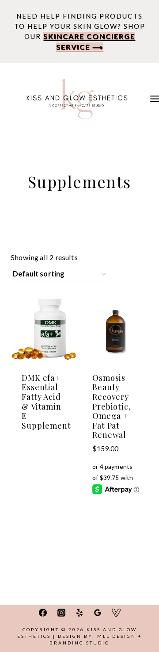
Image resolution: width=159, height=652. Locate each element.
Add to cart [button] (114, 489)
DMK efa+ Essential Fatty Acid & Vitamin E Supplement (46, 401)
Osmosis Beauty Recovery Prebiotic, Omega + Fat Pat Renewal (111, 406)
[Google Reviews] (98, 613)
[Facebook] (43, 613)
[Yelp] (79, 613)
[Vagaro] (116, 613)
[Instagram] (61, 613)
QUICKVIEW (44, 447)
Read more (44, 421)
